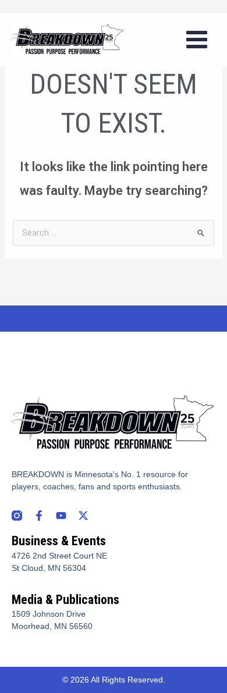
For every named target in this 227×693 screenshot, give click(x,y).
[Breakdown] (68, 39)
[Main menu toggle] (196, 39)
